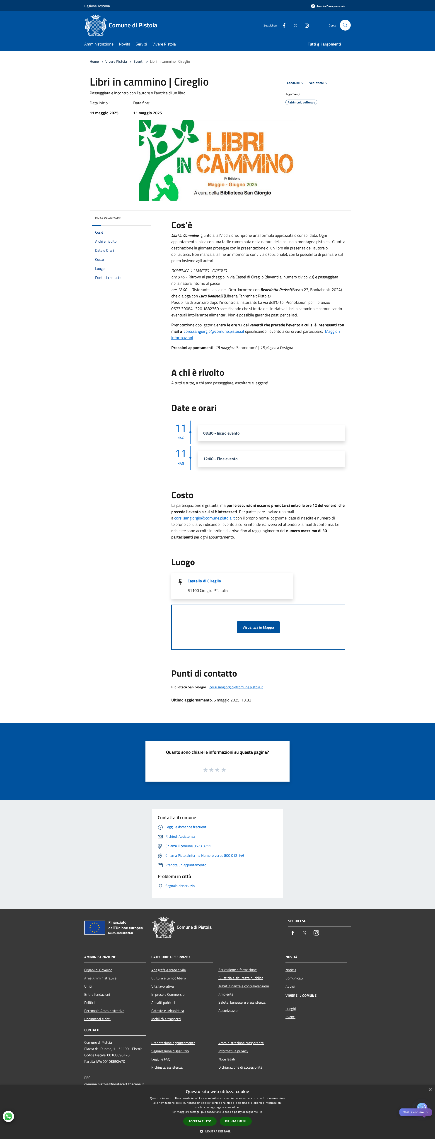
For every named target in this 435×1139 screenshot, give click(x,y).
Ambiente (225, 994)
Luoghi (290, 1008)
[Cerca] (345, 25)
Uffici (88, 986)
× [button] (430, 1089)
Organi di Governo (98, 970)
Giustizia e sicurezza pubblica (240, 978)
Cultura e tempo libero (168, 978)
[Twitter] (293, 25)
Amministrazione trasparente (241, 1043)
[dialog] (217, 1112)
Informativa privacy (233, 1051)
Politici (89, 1002)
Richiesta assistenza (167, 1067)
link (261, 1112)
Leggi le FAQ (160, 1059)
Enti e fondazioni (97, 994)
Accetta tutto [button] (199, 1121)
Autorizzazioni (229, 1010)
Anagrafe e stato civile (168, 970)
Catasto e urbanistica (167, 1010)
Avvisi (290, 986)
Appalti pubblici (163, 1002)
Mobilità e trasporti (166, 1019)
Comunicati (294, 978)
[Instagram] (304, 25)
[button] (217, 1131)
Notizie (290, 970)
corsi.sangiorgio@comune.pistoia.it (214, 331)
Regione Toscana (97, 6)
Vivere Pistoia (116, 61)
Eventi (138, 61)
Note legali (226, 1059)
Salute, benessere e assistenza (242, 1002)
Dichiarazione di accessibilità (240, 1067)
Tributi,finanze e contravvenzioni (243, 986)
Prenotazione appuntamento (173, 1043)
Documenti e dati (97, 1019)
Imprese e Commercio (167, 994)
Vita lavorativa (162, 986)
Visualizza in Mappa (258, 627)
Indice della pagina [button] (108, 217)
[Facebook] (282, 25)
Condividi (293, 82)
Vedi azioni (316, 82)
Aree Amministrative (100, 978)
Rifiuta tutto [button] (235, 1121)
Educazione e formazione (237, 969)
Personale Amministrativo (104, 1010)
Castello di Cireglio (204, 581)
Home (94, 61)
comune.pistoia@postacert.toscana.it (114, 1084)
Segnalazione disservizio (170, 1051)
